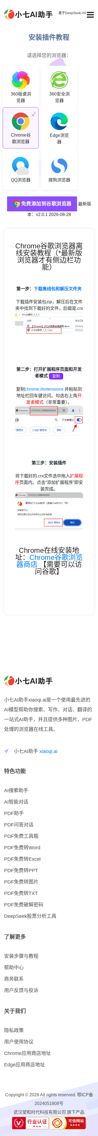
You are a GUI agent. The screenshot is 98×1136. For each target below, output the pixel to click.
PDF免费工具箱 (21, 836)
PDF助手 (14, 813)
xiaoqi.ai (48, 751)
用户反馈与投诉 (21, 990)
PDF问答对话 (18, 825)
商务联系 (14, 979)
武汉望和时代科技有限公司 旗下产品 (49, 1112)
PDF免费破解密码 (23, 904)
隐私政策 (14, 1030)
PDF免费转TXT (21, 893)
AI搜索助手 (16, 790)
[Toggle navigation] (90, 15)
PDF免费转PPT (21, 870)
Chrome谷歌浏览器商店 (49, 561)
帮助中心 (14, 967)
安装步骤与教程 (21, 956)
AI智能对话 (16, 802)
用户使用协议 (18, 1042)
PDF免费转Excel (22, 859)
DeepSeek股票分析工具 (30, 916)
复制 (56, 376)
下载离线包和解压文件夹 (58, 288)
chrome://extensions (44, 389)
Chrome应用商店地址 (27, 1053)
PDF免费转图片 (21, 882)
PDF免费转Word (22, 847)
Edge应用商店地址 (24, 1064)
